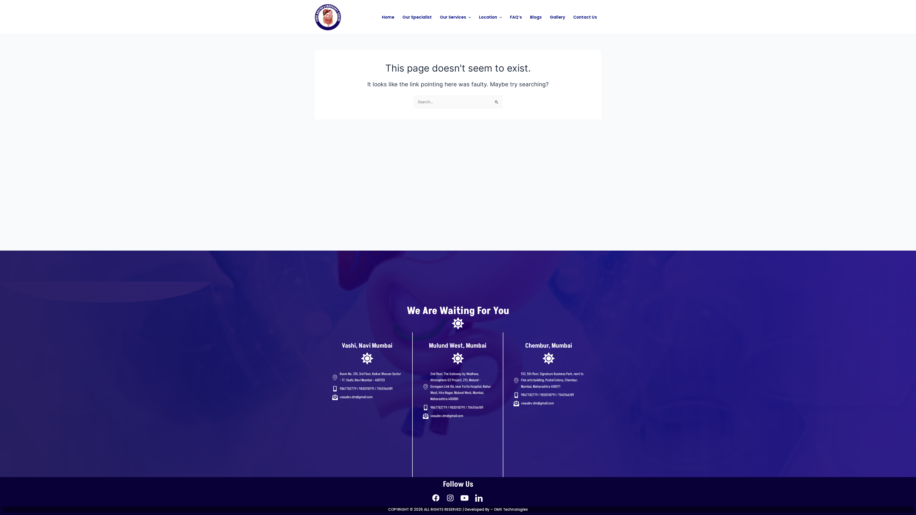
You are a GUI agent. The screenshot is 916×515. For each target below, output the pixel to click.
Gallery (557, 17)
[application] (468, 17)
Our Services (453, 17)
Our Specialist (417, 17)
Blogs (536, 17)
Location (488, 17)
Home (388, 17)
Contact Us (585, 17)
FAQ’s (516, 17)
